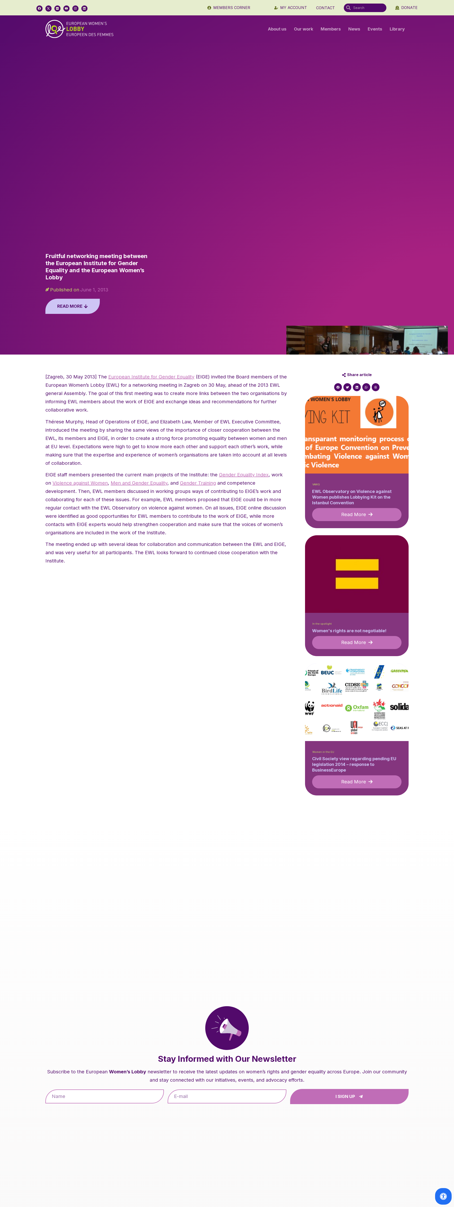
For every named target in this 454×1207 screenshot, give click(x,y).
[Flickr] (57, 8)
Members (331, 28)
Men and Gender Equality (139, 483)
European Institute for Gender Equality (151, 377)
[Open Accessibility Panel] (443, 1196)
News (354, 28)
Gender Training (198, 483)
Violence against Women (80, 483)
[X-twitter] (48, 8)
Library (397, 28)
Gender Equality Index (244, 475)
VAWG (316, 484)
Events (375, 28)
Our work (303, 28)
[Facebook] (39, 8)
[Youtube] (66, 8)
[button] (338, 387)
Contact (325, 7)
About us (277, 28)
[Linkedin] (84, 8)
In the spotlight (322, 623)
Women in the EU (323, 752)
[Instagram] (75, 8)
